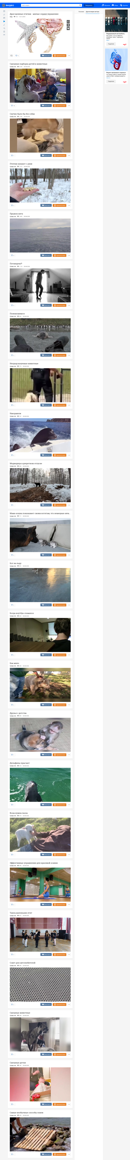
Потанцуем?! (16, 264)
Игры (116, 5)
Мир (11, 17)
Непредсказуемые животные (24, 363)
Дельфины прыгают (20, 763)
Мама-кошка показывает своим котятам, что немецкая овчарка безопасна (40, 513)
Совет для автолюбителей (22, 963)
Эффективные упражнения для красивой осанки (34, 863)
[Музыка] (4, 24)
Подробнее (111, 44)
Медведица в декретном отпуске (26, 463)
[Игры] (4, 35)
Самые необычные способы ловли (26, 1113)
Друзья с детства (18, 713)
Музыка (107, 5)
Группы (125, 5)
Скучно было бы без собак (22, 114)
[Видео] (4, 21)
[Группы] (4, 28)
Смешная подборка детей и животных (28, 64)
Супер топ (13, 66)
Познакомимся (17, 314)
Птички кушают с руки (21, 164)
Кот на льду (15, 563)
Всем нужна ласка (19, 813)
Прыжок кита (16, 214)
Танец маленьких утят (21, 913)
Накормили (15, 413)
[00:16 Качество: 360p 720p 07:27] (40, 36)
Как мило (14, 663)
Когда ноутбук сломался (22, 613)
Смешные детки (18, 1063)
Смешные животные (20, 1013)
